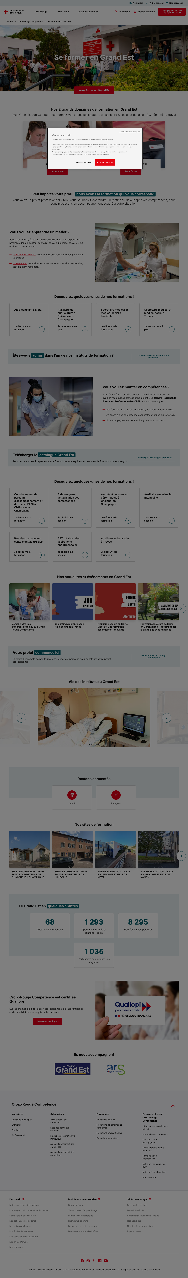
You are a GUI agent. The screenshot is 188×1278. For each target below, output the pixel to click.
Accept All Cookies (105, 162)
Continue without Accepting (130, 132)
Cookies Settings (83, 162)
